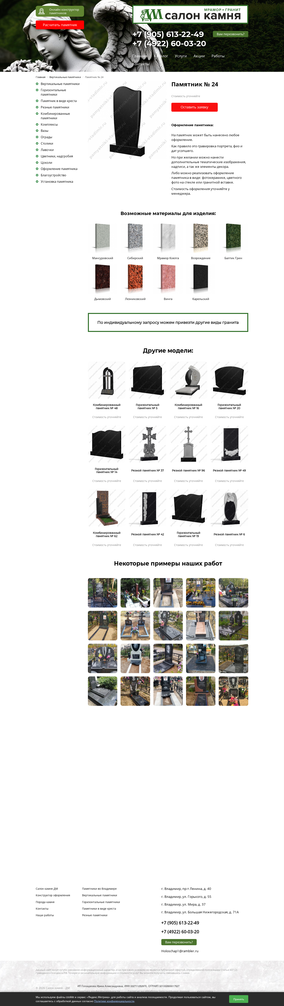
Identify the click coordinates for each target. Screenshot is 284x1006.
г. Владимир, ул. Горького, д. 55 (186, 896)
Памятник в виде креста (59, 101)
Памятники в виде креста (99, 908)
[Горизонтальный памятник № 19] (188, 507)
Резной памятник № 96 (188, 470)
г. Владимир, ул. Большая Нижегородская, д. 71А (200, 912)
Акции (199, 55)
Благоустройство (53, 175)
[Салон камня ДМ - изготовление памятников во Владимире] (190, 14)
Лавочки (47, 150)
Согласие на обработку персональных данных (158, 991)
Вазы (44, 131)
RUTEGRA (238, 991)
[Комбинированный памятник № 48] (107, 380)
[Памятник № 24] (127, 119)
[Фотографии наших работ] (102, 592)
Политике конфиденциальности (114, 1001)
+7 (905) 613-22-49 (168, 34)
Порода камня (45, 902)
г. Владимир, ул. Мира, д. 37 (183, 904)
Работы (218, 55)
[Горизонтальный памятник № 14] (107, 443)
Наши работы (45, 915)
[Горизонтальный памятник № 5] (148, 380)
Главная (139, 55)
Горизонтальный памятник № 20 (229, 406)
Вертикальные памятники (60, 84)
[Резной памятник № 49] (229, 443)
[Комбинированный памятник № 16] (188, 380)
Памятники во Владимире (99, 888)
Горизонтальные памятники (53, 92)
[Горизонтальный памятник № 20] (229, 380)
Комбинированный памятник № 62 (107, 534)
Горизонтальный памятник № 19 (188, 534)
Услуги (181, 55)
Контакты (141, 63)
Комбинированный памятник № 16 (188, 406)
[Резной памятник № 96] (188, 443)
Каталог (161, 55)
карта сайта (205, 991)
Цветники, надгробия (57, 156)
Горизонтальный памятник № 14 (106, 470)
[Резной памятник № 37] (148, 443)
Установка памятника (57, 181)
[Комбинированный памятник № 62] (107, 507)
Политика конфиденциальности (98, 991)
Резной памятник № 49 (229, 470)
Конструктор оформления (53, 895)
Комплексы (49, 124)
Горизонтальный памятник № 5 (147, 406)
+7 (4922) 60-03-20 (169, 43)
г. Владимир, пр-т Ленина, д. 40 (186, 888)
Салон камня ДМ (47, 888)
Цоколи (46, 162)
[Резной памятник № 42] (148, 507)
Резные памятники (55, 107)
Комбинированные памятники (55, 115)
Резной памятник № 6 (229, 534)
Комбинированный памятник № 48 (107, 406)
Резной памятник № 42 (147, 534)
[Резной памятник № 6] (229, 507)
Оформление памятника (59, 169)
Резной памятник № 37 (147, 470)
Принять (238, 999)
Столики (47, 143)
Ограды (46, 137)
